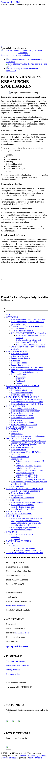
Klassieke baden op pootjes (22, 413)
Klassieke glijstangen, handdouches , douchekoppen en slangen (25, 528)
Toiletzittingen (16, 459)
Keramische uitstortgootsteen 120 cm (30, 344)
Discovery (20, 379)
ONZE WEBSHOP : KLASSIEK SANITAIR (24, 553)
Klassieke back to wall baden (22, 418)
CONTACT (11, 543)
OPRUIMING (12, 532)
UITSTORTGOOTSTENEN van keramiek (28, 333)
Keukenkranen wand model (22, 392)
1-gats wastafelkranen (19, 354)
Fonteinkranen (16, 434)
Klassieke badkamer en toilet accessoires (27, 502)
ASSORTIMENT (22, 633)
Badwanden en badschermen (22, 498)
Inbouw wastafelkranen (20, 358)
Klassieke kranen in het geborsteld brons (27, 367)
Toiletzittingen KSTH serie (26, 468)
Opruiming (15, 539)
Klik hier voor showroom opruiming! (15, 55)
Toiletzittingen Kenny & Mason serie (30, 479)
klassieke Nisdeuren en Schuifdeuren (25, 491)
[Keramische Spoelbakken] (17, 68)
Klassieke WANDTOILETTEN (24, 445)
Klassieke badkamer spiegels (22, 504)
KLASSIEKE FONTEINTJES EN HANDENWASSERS (20, 428)
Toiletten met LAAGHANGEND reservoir (28, 443)
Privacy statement (13, 670)
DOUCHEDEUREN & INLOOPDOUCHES (24, 488)
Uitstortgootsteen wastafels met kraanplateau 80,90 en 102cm (28, 341)
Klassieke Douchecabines (21, 493)
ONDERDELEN (13, 516)
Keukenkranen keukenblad (21, 390)
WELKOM (10, 315)
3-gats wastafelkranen (19, 356)
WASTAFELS (12, 317)
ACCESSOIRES (13, 500)
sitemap (23, 755)
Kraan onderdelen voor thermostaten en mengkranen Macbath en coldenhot (26, 519)
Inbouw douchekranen (20, 365)
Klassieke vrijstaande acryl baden (24, 408)
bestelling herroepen (38, 755)
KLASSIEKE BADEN (15, 406)
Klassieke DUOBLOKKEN (22, 447)
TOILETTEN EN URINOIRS (18, 438)
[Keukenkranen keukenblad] (18, 59)
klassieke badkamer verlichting (23, 509)
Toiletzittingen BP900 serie (27, 475)
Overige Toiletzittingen (25, 472)
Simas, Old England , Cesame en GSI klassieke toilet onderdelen (26, 524)
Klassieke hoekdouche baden (22, 422)
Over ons (14, 546)
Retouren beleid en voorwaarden (29, 550)
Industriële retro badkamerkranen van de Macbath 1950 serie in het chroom (27, 371)
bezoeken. (17, 646)
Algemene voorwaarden (25, 548)
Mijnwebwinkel (35, 758)
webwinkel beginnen (9, 758)
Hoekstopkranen (17, 486)
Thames (19, 383)
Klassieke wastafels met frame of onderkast (28, 319)
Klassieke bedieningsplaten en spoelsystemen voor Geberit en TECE (29, 483)
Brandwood (21, 376)
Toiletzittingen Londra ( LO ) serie (29, 470)
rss (28, 755)
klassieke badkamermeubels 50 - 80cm (26, 399)
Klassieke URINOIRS (20, 456)
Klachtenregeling (13, 674)
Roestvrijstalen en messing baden (24, 424)
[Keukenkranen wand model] (18, 64)
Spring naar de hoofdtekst (11, 2)
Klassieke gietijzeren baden (22, 415)
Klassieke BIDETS (18, 450)
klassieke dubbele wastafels (22, 331)
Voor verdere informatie (15, 606)
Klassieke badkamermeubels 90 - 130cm (27, 402)
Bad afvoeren (16, 420)
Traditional (20, 381)
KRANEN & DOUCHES (16, 351)
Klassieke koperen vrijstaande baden (25, 411)
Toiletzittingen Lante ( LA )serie (28, 466)
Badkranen (15, 360)
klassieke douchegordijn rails (22, 507)
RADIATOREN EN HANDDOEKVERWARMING (19, 512)
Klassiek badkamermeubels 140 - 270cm (27, 404)
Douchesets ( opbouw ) (20, 363)
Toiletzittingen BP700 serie (27, 477)
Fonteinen (15, 431)
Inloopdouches (17, 495)
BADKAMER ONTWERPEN (18, 541)
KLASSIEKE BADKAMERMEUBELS (22, 397)
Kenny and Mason (18, 374)
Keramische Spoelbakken (21, 395)
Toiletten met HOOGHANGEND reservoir (28, 440)
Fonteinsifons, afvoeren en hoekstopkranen (28, 436)
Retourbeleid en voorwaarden (18, 665)
